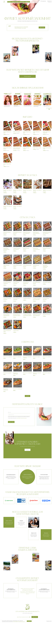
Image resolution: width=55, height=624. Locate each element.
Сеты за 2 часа (21, 1)
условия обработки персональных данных (19, 621)
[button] (27, 450)
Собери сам (27, 1)
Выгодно (9, 1)
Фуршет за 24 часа (15, 1)
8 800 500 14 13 (49, 1)
